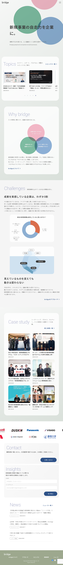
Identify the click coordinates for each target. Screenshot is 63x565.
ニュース (56, 557)
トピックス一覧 (50, 64)
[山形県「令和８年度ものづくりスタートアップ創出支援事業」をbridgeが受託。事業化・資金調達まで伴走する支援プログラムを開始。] (31, 525)
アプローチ (25, 557)
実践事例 (46, 557)
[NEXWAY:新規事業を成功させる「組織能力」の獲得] (19, 398)
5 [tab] (35, 95)
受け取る (50, 494)
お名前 (7, 478)
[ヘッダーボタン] (60, 2)
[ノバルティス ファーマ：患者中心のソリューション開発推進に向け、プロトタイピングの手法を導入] (43, 371)
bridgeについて (13, 168)
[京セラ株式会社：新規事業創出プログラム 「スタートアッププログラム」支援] (19, 345)
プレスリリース (14, 516)
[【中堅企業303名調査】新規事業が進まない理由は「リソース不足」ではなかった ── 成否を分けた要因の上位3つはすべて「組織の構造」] (31, 514)
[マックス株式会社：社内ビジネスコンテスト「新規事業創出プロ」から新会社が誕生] (19, 371)
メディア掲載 (14, 538)
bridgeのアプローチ (51, 299)
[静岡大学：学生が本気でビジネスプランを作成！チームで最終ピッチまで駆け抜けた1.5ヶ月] (43, 398)
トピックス (36, 557)
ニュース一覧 (47, 505)
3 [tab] (30, 95)
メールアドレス (9, 484)
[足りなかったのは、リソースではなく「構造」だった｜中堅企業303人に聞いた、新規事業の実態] (33, 80)
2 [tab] (27, 95)
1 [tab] (24, 95)
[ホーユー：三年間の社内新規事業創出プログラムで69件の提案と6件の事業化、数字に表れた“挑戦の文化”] (43, 345)
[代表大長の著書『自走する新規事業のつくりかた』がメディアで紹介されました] (31, 537)
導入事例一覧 (48, 328)
